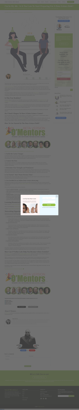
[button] (30, 208)
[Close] (57, 196)
